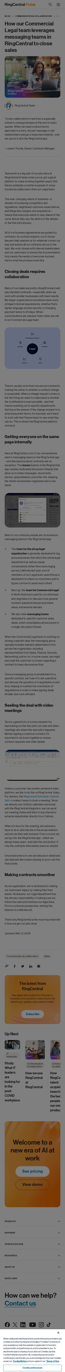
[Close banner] (58, 1333)
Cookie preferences (32, 1368)
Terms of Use (52, 1361)
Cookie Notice (20, 1361)
